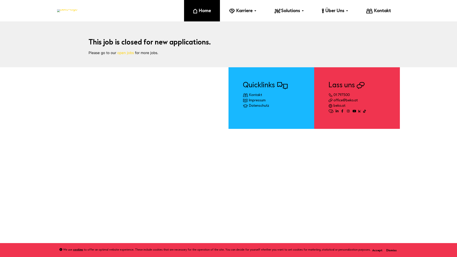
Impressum (257, 100)
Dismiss (391, 250)
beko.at (339, 105)
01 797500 (341, 94)
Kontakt (255, 94)
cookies (78, 250)
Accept (377, 250)
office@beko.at (345, 100)
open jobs (125, 53)
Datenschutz (259, 105)
